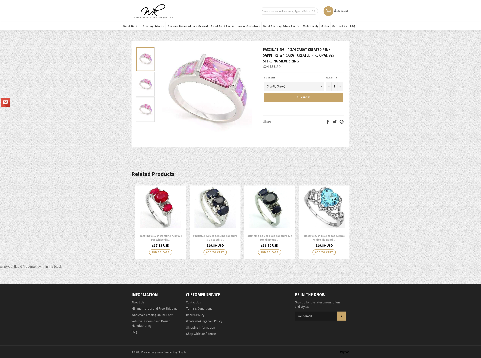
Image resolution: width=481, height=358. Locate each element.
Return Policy (195, 315)
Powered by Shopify (175, 352)
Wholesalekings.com (152, 352)
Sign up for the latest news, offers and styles (317, 304)
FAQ (352, 26)
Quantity (331, 77)
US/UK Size (269, 77)
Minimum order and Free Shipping (155, 308)
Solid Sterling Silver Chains (281, 26)
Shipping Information (200, 327)
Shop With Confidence (201, 334)
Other (325, 26)
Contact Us (339, 26)
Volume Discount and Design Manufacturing (151, 323)
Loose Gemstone (249, 26)
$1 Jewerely (310, 26)
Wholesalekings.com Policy (204, 321)
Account (342, 11)
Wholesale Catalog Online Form (152, 315)
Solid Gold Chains (222, 26)
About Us (138, 302)
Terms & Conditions (199, 308)
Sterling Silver (153, 26)
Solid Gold (130, 26)
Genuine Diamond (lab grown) (187, 26)
